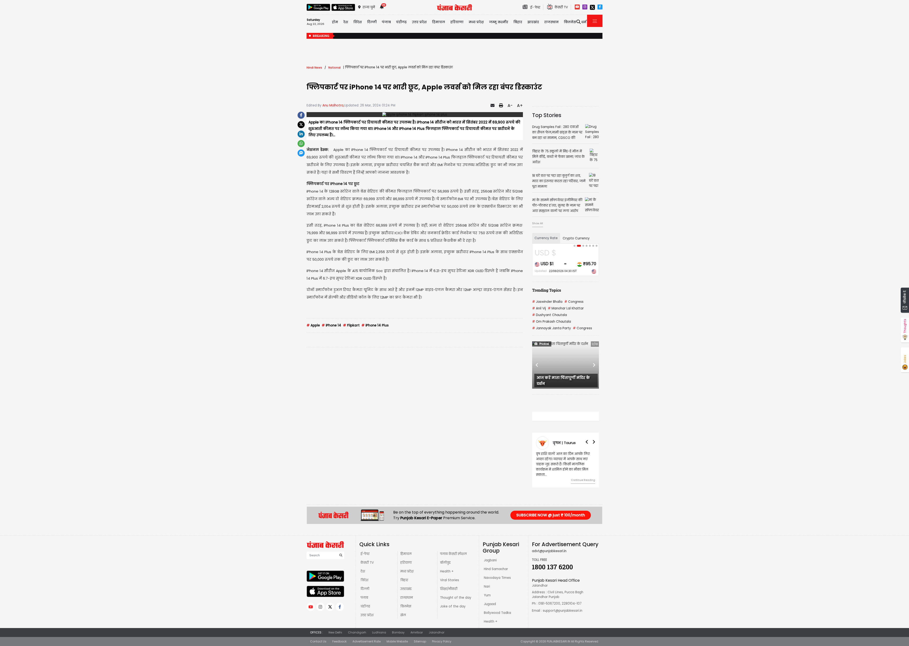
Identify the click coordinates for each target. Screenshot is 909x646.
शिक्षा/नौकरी (448, 589)
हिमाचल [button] (438, 22)
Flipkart (351, 325)
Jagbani (490, 560)
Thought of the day (455, 597)
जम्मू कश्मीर (498, 22)
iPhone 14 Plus (375, 325)
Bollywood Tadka (497, 613)
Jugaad (490, 604)
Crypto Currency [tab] (576, 238)
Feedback (339, 641)
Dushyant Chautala (549, 315)
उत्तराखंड (406, 589)
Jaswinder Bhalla (547, 301)
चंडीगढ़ (365, 606)
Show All (537, 223)
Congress (574, 301)
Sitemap (420, 641)
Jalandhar (436, 632)
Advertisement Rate (366, 641)
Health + (447, 571)
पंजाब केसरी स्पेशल (453, 554)
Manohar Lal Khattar (566, 308)
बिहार (517, 22)
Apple (313, 325)
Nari (487, 586)
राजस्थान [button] (551, 22)
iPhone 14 (331, 325)
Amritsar (416, 632)
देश (363, 571)
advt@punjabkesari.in (549, 551)
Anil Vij (539, 308)
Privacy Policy (441, 641)
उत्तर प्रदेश (419, 22)
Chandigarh (357, 632)
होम (335, 22)
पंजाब (364, 597)
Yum (487, 595)
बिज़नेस (405, 606)
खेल (403, 615)
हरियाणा (406, 562)
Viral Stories (449, 580)
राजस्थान (406, 597)
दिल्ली (372, 22)
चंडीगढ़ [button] (401, 22)
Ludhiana (379, 632)
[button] (537, 365)
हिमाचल (406, 554)
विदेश (364, 580)
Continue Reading (583, 480)
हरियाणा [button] (456, 22)
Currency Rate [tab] (546, 238)
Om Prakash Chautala (551, 321)
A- (510, 105)
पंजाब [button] (386, 22)
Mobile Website (397, 641)
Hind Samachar (496, 569)
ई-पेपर (365, 554)
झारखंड (533, 22)
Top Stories (546, 115)
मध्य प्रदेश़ (476, 22)
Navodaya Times (497, 578)
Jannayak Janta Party (551, 328)
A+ (520, 105)
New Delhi (335, 632)
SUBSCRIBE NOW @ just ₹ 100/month (550, 515)
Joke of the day (453, 606)
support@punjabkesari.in (562, 610)
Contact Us (318, 641)
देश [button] (345, 22)
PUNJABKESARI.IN (558, 641)
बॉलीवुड (445, 562)
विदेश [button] (357, 22)
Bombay (398, 632)
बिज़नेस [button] (570, 22)
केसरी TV (367, 562)
